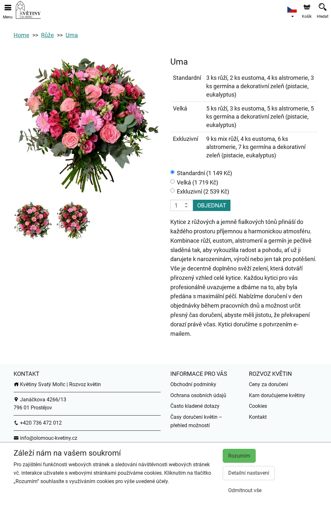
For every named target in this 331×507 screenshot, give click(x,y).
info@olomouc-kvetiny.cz (48, 438)
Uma (72, 35)
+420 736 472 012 (40, 423)
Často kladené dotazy (194, 406)
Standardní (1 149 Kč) (204, 173)
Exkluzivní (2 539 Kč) (203, 191)
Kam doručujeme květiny (277, 395)
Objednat (211, 205)
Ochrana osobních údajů (198, 395)
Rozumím (239, 456)
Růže (47, 35)
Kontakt (258, 417)
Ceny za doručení (268, 384)
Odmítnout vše (245, 490)
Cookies (258, 406)
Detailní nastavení (248, 473)
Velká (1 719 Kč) (197, 182)
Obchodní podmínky (193, 384)
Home (21, 35)
